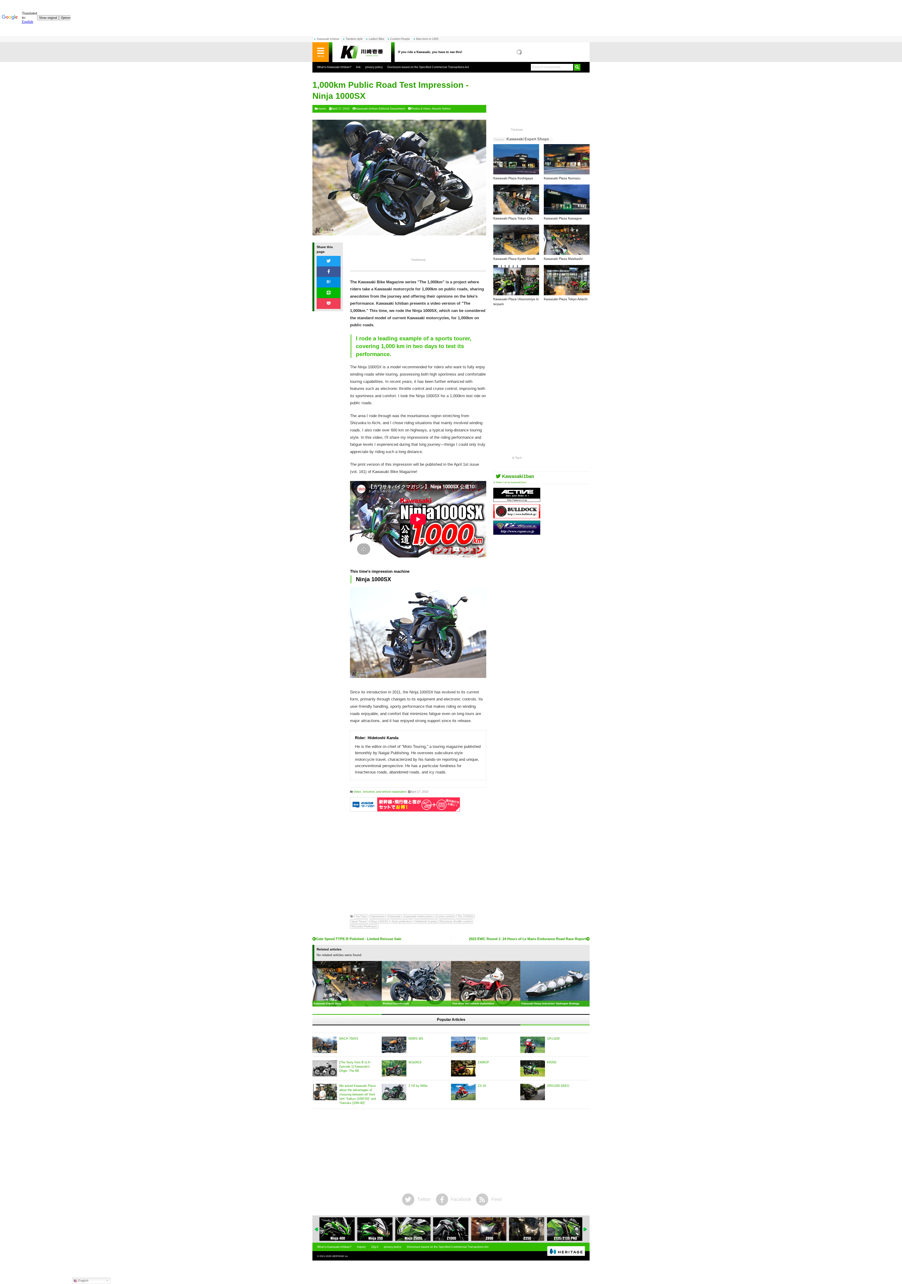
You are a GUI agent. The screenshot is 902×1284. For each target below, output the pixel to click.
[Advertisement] (418, 859)
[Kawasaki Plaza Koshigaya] (516, 159)
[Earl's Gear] (516, 533)
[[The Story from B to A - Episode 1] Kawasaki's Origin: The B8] (324, 1068)
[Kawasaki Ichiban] (361, 52)
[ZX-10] (463, 1092)
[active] (516, 500)
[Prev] (317, 1229)
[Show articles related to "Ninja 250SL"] (375, 1229)
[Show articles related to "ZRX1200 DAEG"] (564, 1229)
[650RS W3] (394, 1045)
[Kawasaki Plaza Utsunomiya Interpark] (516, 280)
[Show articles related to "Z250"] (488, 1229)
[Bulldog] (516, 516)
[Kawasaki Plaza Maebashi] (567, 240)
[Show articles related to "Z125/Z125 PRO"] (526, 1229)
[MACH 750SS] (324, 1045)
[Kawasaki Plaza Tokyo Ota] (516, 200)
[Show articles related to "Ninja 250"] (337, 1229)
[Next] (585, 1229)
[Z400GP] (463, 1068)
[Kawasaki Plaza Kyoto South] (516, 240)
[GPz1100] (532, 1045)
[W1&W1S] (394, 1068)
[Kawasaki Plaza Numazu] (567, 159)
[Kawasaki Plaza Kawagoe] (567, 200)
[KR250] (532, 1068)
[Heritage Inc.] (566, 1251)
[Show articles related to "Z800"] (450, 1229)
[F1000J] (463, 1045)
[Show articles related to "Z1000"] (413, 1229)
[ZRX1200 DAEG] (532, 1092)
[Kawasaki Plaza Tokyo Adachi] (567, 280)
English (82, 1280)
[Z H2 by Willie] (394, 1092)
